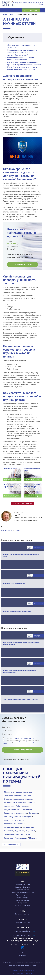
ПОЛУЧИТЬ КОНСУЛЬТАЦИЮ (22, 503)
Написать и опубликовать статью (22, 892)
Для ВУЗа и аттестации (22, 905)
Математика (9, 792)
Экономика (8, 838)
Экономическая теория (13, 795)
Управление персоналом (13, 824)
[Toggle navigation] (3, 10)
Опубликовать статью (22, 264)
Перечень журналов (22, 895)
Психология (33, 813)
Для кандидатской (22, 900)
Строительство (21, 820)
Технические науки (11, 834)
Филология (8, 831)
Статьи (11, 15)
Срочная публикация (22, 887)
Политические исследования (15, 813)
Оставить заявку (31, 10)
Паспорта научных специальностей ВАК (17, 611)
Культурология (26, 810)
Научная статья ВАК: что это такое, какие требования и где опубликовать (22, 643)
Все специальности (11, 844)
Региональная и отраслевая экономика (19, 803)
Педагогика (19, 831)
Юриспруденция (21, 838)
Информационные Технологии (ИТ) (18, 817)
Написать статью (23, 889)
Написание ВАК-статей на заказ (14, 583)
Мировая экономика (24, 792)
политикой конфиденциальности (24, 738)
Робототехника (22, 806)
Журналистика (28, 827)
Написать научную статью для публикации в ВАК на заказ (21, 555)
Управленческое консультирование (18, 799)
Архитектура (9, 806)
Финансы (27, 795)
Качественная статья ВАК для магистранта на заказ (21, 699)
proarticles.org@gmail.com (22, 935)
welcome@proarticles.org (23, 931)
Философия (25, 834)
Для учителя (22, 903)
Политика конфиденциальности (23, 970)
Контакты (22, 955)
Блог (22, 953)
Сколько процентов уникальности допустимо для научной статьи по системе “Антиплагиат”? (22, 52)
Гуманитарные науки (12, 827)
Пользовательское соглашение (22, 973)
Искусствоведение (11, 810)
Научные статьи (6, 530)
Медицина (33, 838)
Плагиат (18, 530)
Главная (4, 15)
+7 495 (22, 928)
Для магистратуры (22, 897)
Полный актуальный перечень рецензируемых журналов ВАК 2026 (19, 671)
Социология (9, 820)
